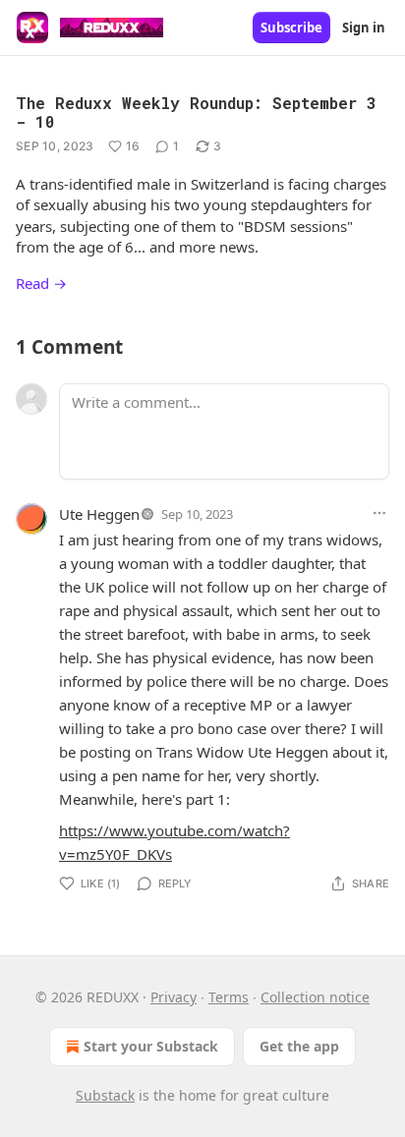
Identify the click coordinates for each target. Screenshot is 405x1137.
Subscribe (291, 27)
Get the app (299, 1046)
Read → (41, 283)
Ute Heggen (99, 514)
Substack (105, 1095)
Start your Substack (151, 1046)
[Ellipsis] (379, 513)
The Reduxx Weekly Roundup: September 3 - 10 (196, 112)
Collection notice (315, 997)
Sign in (363, 27)
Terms (228, 997)
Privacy (173, 997)
